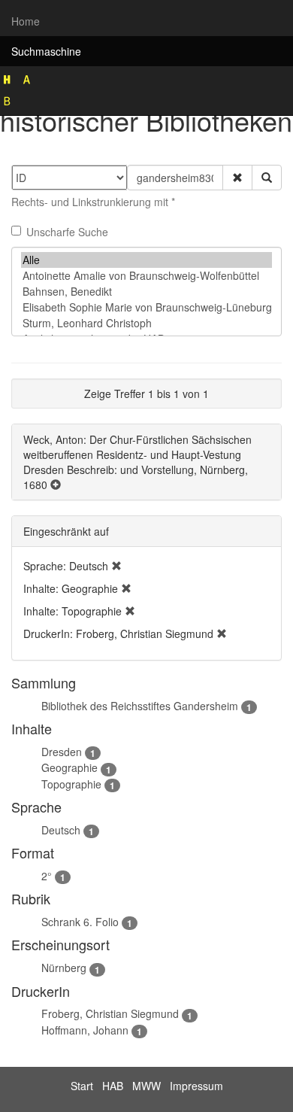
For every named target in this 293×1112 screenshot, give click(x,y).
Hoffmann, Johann (84, 1030)
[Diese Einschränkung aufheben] (116, 565)
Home (25, 21)
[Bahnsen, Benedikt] (146, 291)
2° (46, 875)
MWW (146, 1085)
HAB (112, 1085)
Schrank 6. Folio (80, 921)
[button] (237, 177)
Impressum (196, 1085)
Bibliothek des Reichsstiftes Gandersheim (139, 705)
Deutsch (60, 829)
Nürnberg (63, 967)
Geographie (69, 767)
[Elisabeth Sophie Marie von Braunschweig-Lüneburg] (146, 307)
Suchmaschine (46, 51)
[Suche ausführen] (267, 177)
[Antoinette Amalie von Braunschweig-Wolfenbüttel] (146, 276)
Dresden (61, 751)
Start (82, 1085)
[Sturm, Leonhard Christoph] (146, 323)
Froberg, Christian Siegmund (110, 1013)
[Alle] (146, 260)
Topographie (71, 783)
